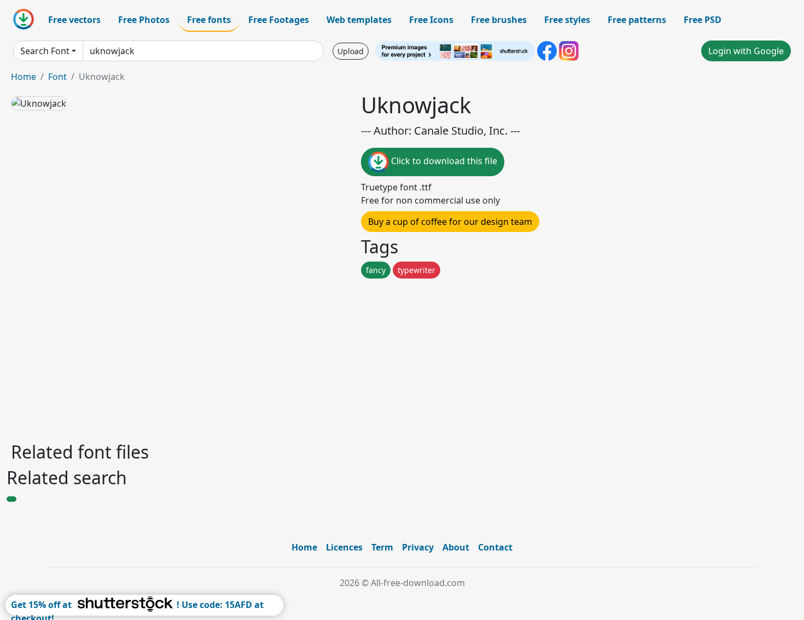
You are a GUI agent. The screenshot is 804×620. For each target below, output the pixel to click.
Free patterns (637, 20)
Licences (344, 547)
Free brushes (499, 20)
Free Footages (278, 20)
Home (23, 77)
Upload (350, 51)
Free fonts (209, 20)
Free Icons (431, 20)
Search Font (44, 51)
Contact (495, 547)
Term (382, 547)
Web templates (359, 20)
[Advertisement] (338, 357)
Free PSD (702, 20)
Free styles (567, 20)
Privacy (418, 547)
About (455, 547)
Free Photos (144, 20)
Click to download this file (443, 161)
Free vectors (74, 20)
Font (57, 77)
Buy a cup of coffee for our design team (450, 222)
